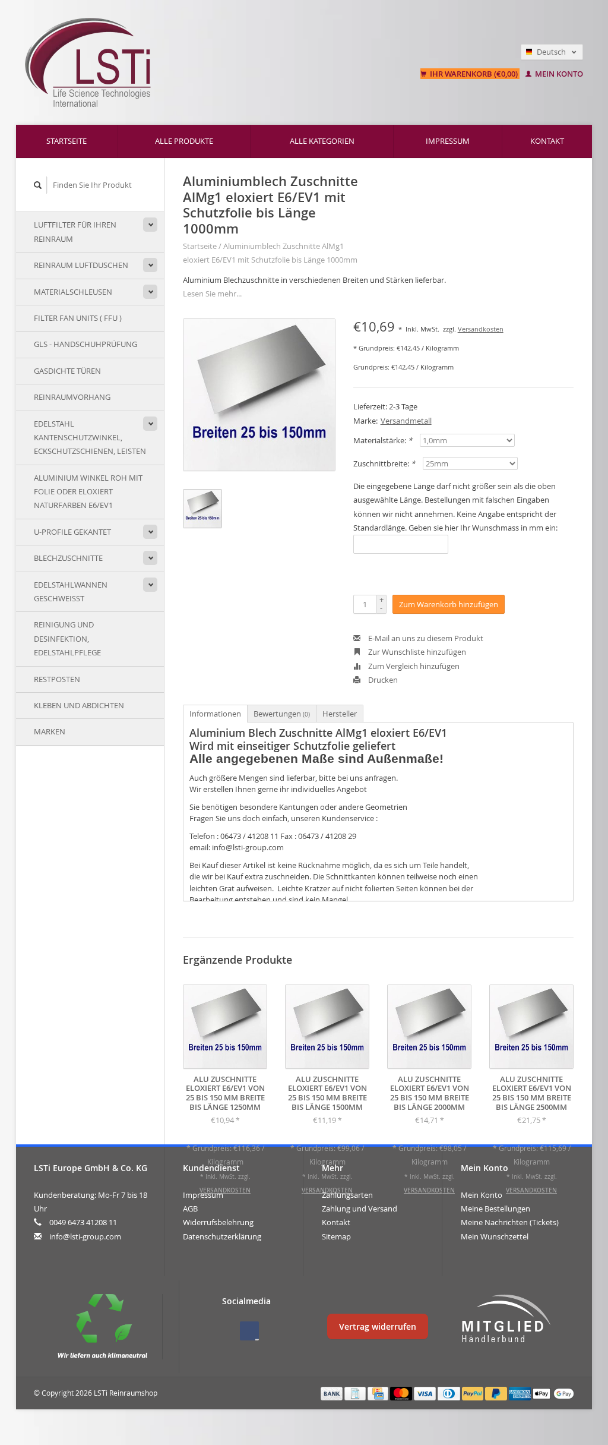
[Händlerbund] (505, 1319)
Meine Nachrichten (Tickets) (510, 1222)
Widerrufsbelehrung (218, 1222)
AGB (190, 1208)
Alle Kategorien (322, 140)
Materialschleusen (73, 291)
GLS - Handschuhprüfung (85, 344)
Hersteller (339, 713)
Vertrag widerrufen (377, 1326)
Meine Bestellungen (495, 1208)
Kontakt (547, 140)
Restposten (57, 679)
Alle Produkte (184, 140)
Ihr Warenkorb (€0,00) (474, 73)
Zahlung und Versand (359, 1208)
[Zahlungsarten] (332, 1392)
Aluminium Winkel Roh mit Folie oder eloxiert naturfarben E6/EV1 (88, 491)
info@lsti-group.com (85, 1236)
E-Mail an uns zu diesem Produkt (424, 638)
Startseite (66, 140)
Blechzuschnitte (68, 558)
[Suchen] (38, 185)
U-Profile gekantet (72, 531)
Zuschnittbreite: (384, 463)
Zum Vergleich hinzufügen (413, 666)
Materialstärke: (382, 440)
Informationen (215, 713)
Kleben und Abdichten (79, 705)
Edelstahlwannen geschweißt (70, 591)
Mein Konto (558, 73)
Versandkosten (481, 329)
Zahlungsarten (347, 1195)
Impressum (448, 140)
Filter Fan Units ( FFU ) (78, 318)
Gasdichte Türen (67, 370)
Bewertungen (282, 713)
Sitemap (336, 1236)
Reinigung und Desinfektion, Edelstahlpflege (67, 638)
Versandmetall (406, 420)
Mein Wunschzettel (494, 1236)
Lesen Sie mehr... (212, 293)
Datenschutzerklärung (222, 1236)
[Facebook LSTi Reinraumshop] (249, 1330)
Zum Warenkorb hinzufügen (448, 604)
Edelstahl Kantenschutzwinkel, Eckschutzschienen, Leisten (90, 437)
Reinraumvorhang (72, 397)
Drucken (382, 679)
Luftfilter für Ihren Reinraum (75, 231)
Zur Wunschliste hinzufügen (416, 651)
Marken (49, 731)
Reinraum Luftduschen (81, 265)
